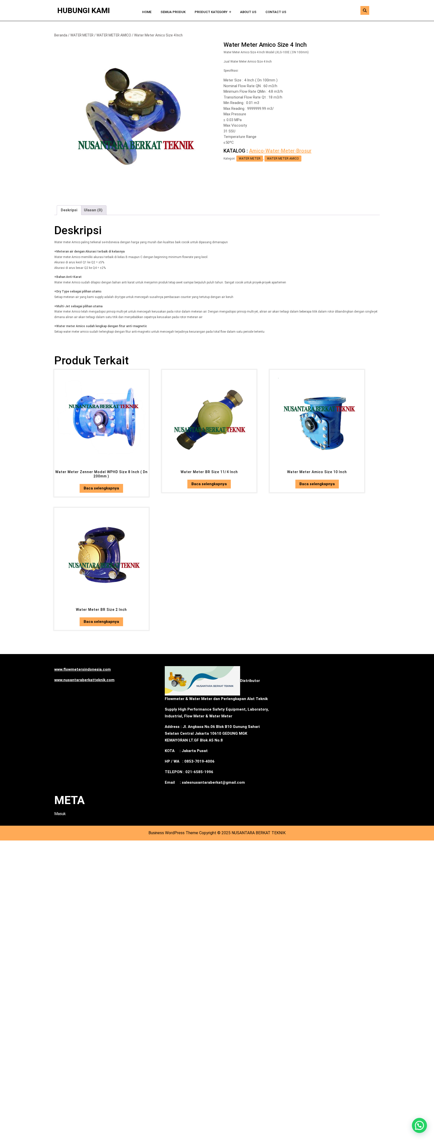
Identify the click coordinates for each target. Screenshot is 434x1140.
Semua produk (173, 12)
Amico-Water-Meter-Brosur (280, 151)
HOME (146, 12)
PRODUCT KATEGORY (211, 12)
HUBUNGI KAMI (83, 10)
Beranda (60, 35)
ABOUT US (248, 12)
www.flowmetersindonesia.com (82, 669)
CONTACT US (275, 12)
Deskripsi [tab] (69, 210)
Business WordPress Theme (173, 832)
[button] (419, 1125)
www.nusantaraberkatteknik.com (84, 680)
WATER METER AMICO (113, 35)
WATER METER (81, 35)
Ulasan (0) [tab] (93, 210)
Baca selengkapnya (101, 488)
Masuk (60, 813)
